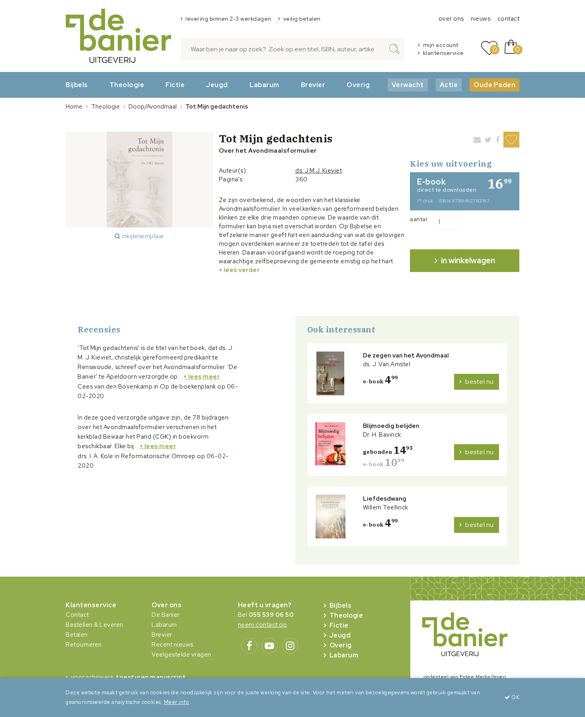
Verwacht (408, 84)
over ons (451, 19)
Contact (77, 615)
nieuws (480, 19)
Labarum (264, 84)
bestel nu (479, 381)
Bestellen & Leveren (94, 625)
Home (74, 107)
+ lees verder (239, 270)
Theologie (126, 84)
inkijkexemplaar (142, 236)
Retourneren (84, 645)
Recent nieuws (172, 645)
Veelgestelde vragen (181, 655)
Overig (358, 84)
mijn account (440, 45)
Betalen (77, 635)
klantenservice (443, 52)
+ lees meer (201, 377)
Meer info (176, 702)
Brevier (313, 84)
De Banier (166, 615)
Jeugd (217, 84)
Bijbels (77, 84)
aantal (418, 219)
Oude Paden (494, 84)
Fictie (175, 84)
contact (508, 19)
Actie (449, 84)
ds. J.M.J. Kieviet (318, 171)
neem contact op (262, 625)
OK (514, 697)
